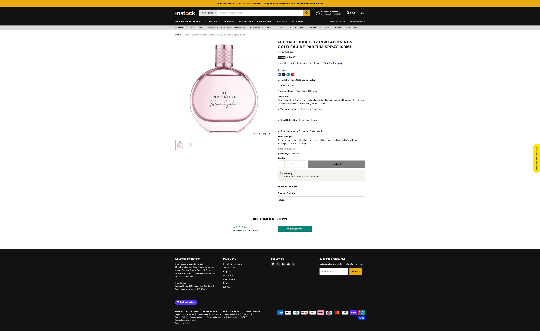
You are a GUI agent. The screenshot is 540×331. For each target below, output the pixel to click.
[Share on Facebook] (279, 74)
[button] (180, 145)
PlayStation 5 (213, 28)
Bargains (229, 21)
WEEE (244, 317)
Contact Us (179, 314)
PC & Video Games (197, 28)
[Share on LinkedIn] (288, 74)
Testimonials (357, 21)
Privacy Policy (248, 314)
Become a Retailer (210, 311)
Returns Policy (181, 317)
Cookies (190, 314)
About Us (179, 311)
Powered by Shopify (183, 323)
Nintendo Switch (256, 28)
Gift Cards (297, 21)
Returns (282, 21)
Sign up (356, 271)
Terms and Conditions (216, 317)
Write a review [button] (294, 229)
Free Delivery (265, 21)
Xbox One (283, 28)
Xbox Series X (271, 28)
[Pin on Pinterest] (292, 74)
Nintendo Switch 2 (241, 28)
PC (291, 28)
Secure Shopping (197, 317)
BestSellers (245, 21)
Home (178, 35)
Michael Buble (286, 52)
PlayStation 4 (226, 28)
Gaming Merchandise (343, 28)
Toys (355, 28)
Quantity (281, 158)
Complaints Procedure (251, 311)
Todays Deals (212, 21)
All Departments (181, 28)
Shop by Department (187, 21)
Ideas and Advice (232, 314)
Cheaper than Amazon (230, 311)
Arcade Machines (325, 28)
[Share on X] (283, 74)
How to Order (338, 21)
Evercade (312, 28)
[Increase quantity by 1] (302, 164)
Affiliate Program (192, 311)
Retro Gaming (300, 28)
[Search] (306, 13)
